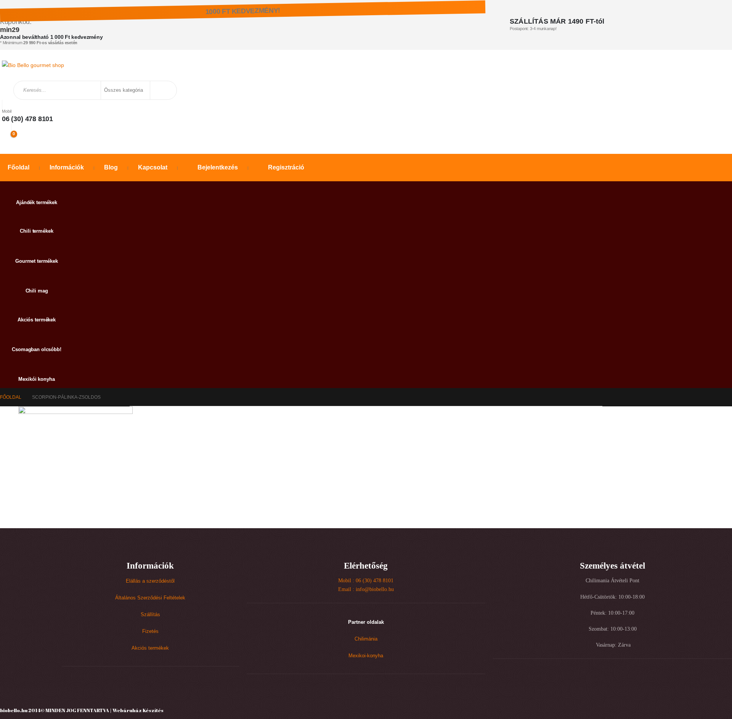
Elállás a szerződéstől (150, 581)
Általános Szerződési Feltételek (150, 598)
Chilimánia (366, 639)
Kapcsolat (152, 167)
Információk (67, 167)
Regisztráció (286, 167)
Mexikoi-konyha (365, 655)
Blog (111, 167)
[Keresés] (163, 90)
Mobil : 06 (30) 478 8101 (365, 580)
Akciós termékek (150, 648)
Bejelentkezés (217, 167)
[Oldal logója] (33, 65)
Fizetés (150, 631)
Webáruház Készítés (138, 710)
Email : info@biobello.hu (366, 589)
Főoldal (18, 167)
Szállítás (150, 614)
